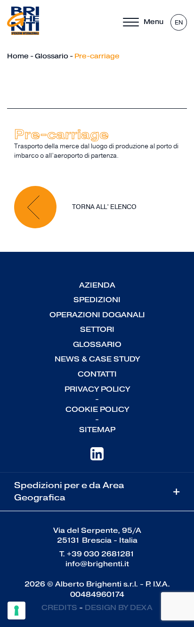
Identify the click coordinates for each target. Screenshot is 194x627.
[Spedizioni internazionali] (23, 21)
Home (18, 56)
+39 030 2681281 (101, 553)
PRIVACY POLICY (97, 389)
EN (179, 22)
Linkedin (97, 453)
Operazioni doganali (97, 314)
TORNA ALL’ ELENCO (104, 206)
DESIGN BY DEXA (119, 607)
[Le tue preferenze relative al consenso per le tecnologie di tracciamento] (16, 610)
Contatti (97, 374)
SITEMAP (97, 429)
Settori (97, 329)
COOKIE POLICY (97, 409)
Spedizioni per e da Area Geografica (97, 491)
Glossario (51, 56)
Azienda (97, 285)
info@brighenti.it (97, 563)
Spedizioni (97, 299)
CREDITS (59, 607)
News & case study (97, 358)
